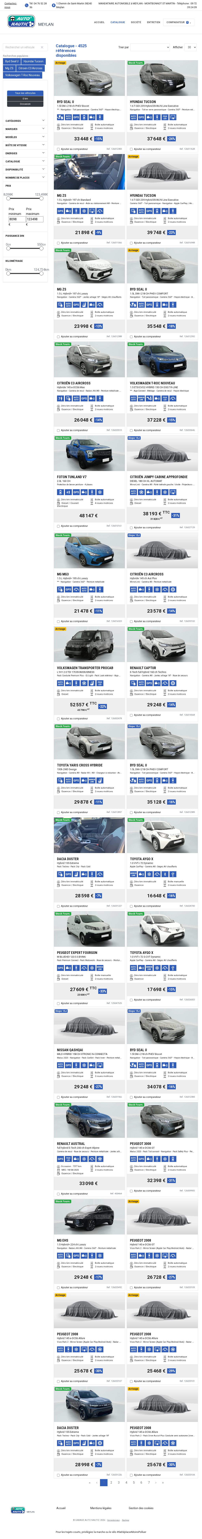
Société (136, 22)
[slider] (8, 198)
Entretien (153, 22)
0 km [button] (25, 98)
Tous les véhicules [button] (25, 93)
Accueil (99, 22)
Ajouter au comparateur (74, 149)
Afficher (178, 47)
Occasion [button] (25, 104)
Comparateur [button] (177, 22)
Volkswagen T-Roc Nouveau (22, 75)
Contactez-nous (11, 5)
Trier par (123, 47)
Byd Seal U (12, 61)
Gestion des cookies (141, 1508)
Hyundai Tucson (33, 61)
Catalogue (117, 22)
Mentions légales (100, 1508)
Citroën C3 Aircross (30, 68)
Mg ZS (9, 68)
